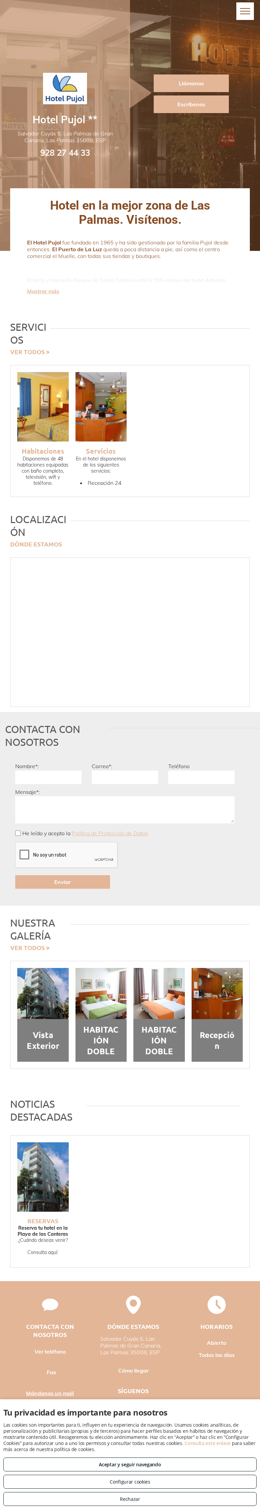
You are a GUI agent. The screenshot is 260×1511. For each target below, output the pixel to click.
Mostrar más (43, 291)
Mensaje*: (27, 792)
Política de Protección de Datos (110, 833)
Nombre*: (27, 766)
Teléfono (179, 766)
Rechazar (130, 1499)
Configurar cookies (130, 1481)
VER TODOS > (29, 351)
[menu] (245, 11)
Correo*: (102, 766)
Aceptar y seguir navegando (130, 1464)
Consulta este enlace (208, 1443)
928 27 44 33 (65, 153)
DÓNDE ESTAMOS (36, 544)
